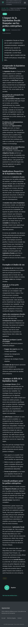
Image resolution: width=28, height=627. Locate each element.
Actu (7, 8)
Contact (20, 618)
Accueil (3, 8)
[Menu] (24, 2)
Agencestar (6, 608)
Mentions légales (11, 618)
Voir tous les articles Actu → (10, 595)
